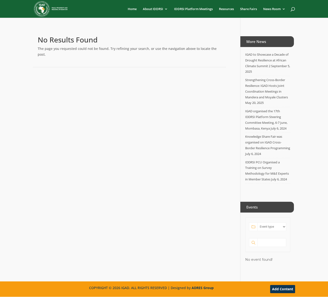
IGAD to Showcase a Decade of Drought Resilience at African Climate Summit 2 (267, 60)
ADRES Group (203, 287)
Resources (226, 9)
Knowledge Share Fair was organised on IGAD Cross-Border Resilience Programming (267, 142)
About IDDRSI (153, 9)
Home (132, 9)
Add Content (282, 289)
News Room (272, 9)
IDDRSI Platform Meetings (193, 9)
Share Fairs (248, 9)
